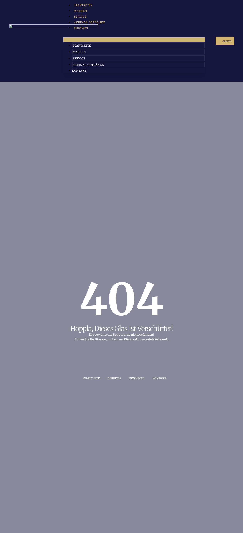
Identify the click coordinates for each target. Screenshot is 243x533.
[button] (134, 39)
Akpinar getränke (89, 22)
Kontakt (81, 28)
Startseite (83, 5)
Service (80, 16)
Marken (80, 11)
